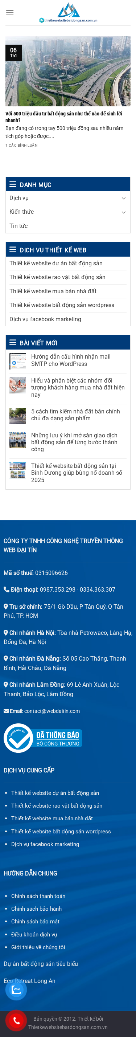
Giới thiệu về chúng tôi (38, 947)
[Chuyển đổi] (124, 197)
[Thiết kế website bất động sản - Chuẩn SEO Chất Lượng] (68, 12)
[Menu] (9, 12)
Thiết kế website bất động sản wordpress (61, 305)
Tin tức (18, 225)
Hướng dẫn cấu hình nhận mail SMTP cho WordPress (71, 360)
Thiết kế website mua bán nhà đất (52, 291)
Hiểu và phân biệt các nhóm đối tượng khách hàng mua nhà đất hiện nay (78, 387)
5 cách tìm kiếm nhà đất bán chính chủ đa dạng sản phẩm (75, 415)
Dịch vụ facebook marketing (45, 319)
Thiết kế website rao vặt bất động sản (57, 277)
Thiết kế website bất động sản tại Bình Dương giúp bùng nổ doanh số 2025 (76, 472)
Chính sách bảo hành (36, 909)
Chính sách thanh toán (38, 896)
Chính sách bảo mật (35, 921)
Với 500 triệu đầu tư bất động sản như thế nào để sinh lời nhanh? (63, 117)
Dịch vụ (19, 198)
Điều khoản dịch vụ (34, 934)
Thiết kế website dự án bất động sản (56, 263)
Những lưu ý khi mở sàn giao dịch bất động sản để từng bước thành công (74, 442)
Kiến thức (21, 211)
